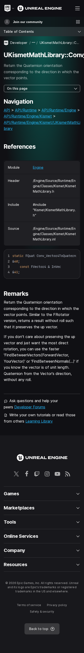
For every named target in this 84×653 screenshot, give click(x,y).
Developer (19, 43)
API (7, 110)
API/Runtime (26, 110)
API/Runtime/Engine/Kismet (28, 116)
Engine (38, 167)
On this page (17, 88)
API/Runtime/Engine (59, 110)
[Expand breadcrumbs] (33, 42)
